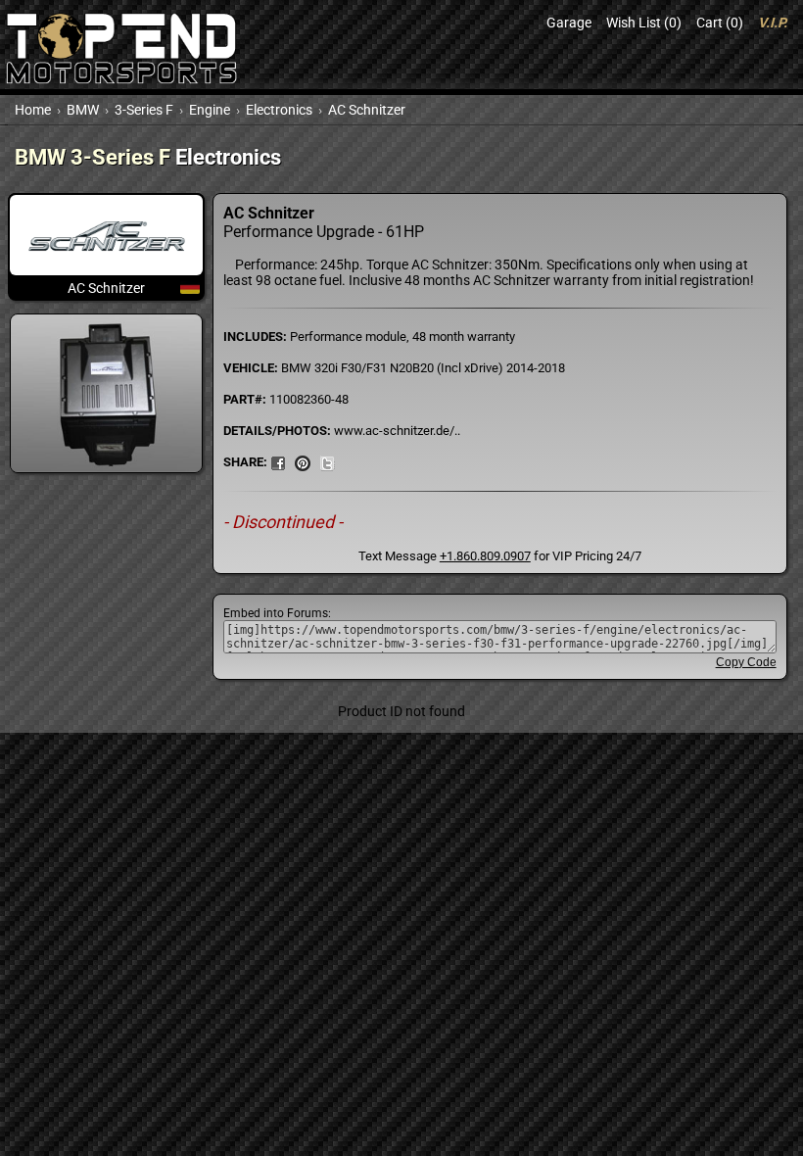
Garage (568, 22)
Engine (209, 110)
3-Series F (144, 110)
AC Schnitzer (366, 110)
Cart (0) (719, 22)
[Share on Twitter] (327, 461)
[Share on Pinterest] (302, 461)
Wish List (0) (644, 22)
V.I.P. (772, 22)
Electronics (279, 110)
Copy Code (746, 662)
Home (33, 110)
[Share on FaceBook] (278, 461)
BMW (83, 110)
